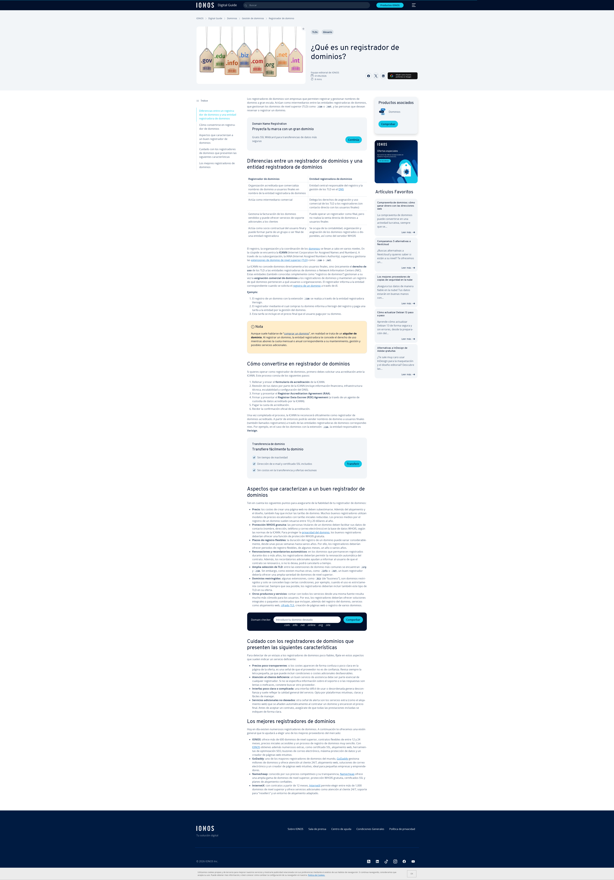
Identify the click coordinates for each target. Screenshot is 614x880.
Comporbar (353, 619)
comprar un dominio (296, 333)
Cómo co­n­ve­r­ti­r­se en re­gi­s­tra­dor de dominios (217, 126)
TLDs (315, 32)
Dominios (232, 18)
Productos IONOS (390, 5)
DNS (341, 189)
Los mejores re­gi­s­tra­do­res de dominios (217, 165)
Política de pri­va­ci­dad (402, 829)
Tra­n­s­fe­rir (353, 464)
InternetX (314, 785)
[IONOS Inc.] (223, 828)
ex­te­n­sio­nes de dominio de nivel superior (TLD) (279, 260)
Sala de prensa (317, 829)
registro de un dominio (307, 285)
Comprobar (388, 124)
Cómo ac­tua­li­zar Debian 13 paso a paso (395, 314)
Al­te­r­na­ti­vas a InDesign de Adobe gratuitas (392, 349)
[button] (396, 161)
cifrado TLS (287, 605)
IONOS (200, 18)
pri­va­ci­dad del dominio (316, 532)
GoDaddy (342, 758)
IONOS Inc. (211, 861)
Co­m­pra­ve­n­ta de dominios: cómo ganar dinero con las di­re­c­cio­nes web (396, 205)
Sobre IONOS (295, 829)
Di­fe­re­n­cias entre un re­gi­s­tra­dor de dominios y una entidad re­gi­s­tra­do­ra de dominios (217, 114)
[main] (307, 447)
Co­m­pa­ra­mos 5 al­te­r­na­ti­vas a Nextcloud (394, 243)
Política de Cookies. (316, 875)
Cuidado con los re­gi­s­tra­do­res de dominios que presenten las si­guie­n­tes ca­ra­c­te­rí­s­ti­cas (218, 153)
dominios (314, 248)
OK (411, 873)
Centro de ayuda (341, 829)
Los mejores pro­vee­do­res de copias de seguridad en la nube (395, 278)
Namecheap (347, 774)
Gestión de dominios (253, 18)
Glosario (327, 32)
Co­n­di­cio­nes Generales (370, 829)
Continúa (353, 139)
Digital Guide (215, 18)
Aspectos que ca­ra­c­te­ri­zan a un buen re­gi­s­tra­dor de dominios (216, 139)
